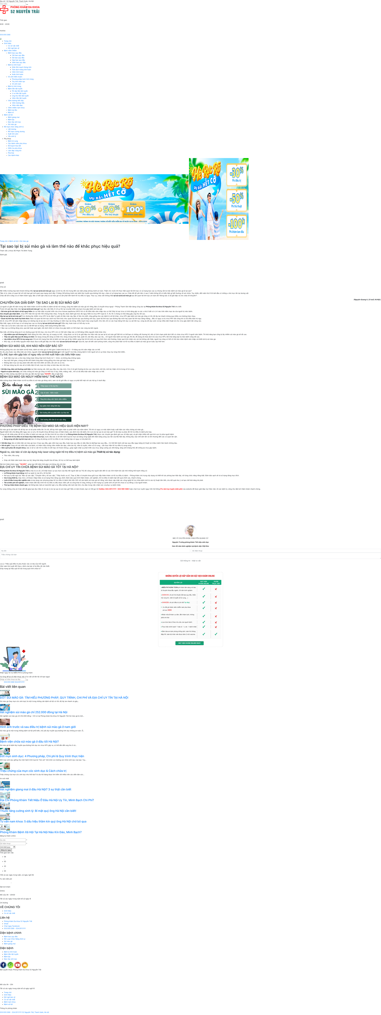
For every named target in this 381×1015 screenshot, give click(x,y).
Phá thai (11, 153)
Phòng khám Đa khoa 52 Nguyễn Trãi (18, 921)
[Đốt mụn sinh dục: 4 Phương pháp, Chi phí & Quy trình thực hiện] (5, 751)
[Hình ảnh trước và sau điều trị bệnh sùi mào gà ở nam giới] (5, 722)
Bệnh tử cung (13, 141)
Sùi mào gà (12, 124)
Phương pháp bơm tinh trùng (23, 79)
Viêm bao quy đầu (19, 62)
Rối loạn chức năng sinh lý (14, 127)
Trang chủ (7, 41)
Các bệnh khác (13, 155)
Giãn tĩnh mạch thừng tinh (21, 67)
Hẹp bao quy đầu (18, 60)
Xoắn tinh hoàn (17, 74)
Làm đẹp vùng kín (14, 151)
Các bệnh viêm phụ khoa (17, 143)
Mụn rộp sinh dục (14, 122)
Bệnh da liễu (12, 110)
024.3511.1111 (19, 682)
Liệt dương (12, 129)
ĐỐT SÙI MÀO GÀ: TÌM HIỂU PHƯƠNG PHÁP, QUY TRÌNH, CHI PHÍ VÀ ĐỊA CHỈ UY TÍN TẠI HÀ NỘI (64, 697)
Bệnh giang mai (13, 117)
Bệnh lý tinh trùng (14, 86)
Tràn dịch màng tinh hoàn (21, 70)
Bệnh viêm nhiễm (10, 50)
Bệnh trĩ (11, 112)
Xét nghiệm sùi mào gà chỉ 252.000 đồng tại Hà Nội (33, 712)
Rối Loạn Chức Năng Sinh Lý (14, 939)
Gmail (6, 924)
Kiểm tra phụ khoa (15, 148)
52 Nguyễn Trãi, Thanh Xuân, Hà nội (35, 1012)
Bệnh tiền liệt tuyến (15, 89)
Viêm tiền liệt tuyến (19, 98)
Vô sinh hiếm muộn (15, 77)
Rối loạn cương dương (16, 131)
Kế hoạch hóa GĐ (14, 146)
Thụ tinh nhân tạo (18, 81)
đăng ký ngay (6, 850)
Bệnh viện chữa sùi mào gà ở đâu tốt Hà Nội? (29, 741)
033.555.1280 (5, 35)
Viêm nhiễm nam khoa (16, 108)
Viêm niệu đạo (17, 105)
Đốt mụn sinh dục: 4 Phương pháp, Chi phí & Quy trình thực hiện (42, 756)
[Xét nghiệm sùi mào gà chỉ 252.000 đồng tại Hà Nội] (5, 707)
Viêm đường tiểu (18, 103)
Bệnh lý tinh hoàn (14, 65)
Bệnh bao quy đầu (15, 53)
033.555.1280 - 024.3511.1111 (15, 928)
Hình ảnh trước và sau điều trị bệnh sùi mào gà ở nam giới (38, 727)
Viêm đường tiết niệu (16, 101)
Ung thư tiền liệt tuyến (20, 96)
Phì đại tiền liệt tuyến (20, 91)
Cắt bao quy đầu (18, 55)
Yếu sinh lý (12, 136)
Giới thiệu (7, 43)
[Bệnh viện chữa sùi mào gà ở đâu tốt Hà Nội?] (5, 736)
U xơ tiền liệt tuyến (19, 93)
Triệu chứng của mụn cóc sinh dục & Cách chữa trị (33, 771)
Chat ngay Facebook (12, 926)
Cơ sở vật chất (13, 46)
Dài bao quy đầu (18, 58)
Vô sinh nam (16, 84)
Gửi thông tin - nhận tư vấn (190, 561)
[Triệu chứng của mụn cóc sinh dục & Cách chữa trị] (5, 766)
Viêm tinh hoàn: (18, 72)
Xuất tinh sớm (13, 134)
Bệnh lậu (11, 120)
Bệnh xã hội (8, 115)
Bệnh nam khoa (9, 1002)
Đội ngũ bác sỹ (13, 48)
